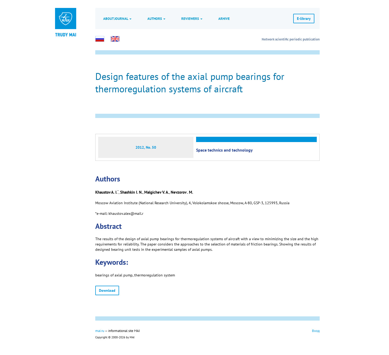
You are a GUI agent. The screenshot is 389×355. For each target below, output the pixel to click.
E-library (304, 18)
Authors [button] (155, 18)
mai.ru (99, 331)
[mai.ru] (65, 18)
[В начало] (65, 34)
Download (107, 290)
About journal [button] (116, 18)
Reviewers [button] (190, 18)
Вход (316, 331)
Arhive (224, 18)
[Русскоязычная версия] (99, 39)
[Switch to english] (115, 39)
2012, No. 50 (145, 147)
